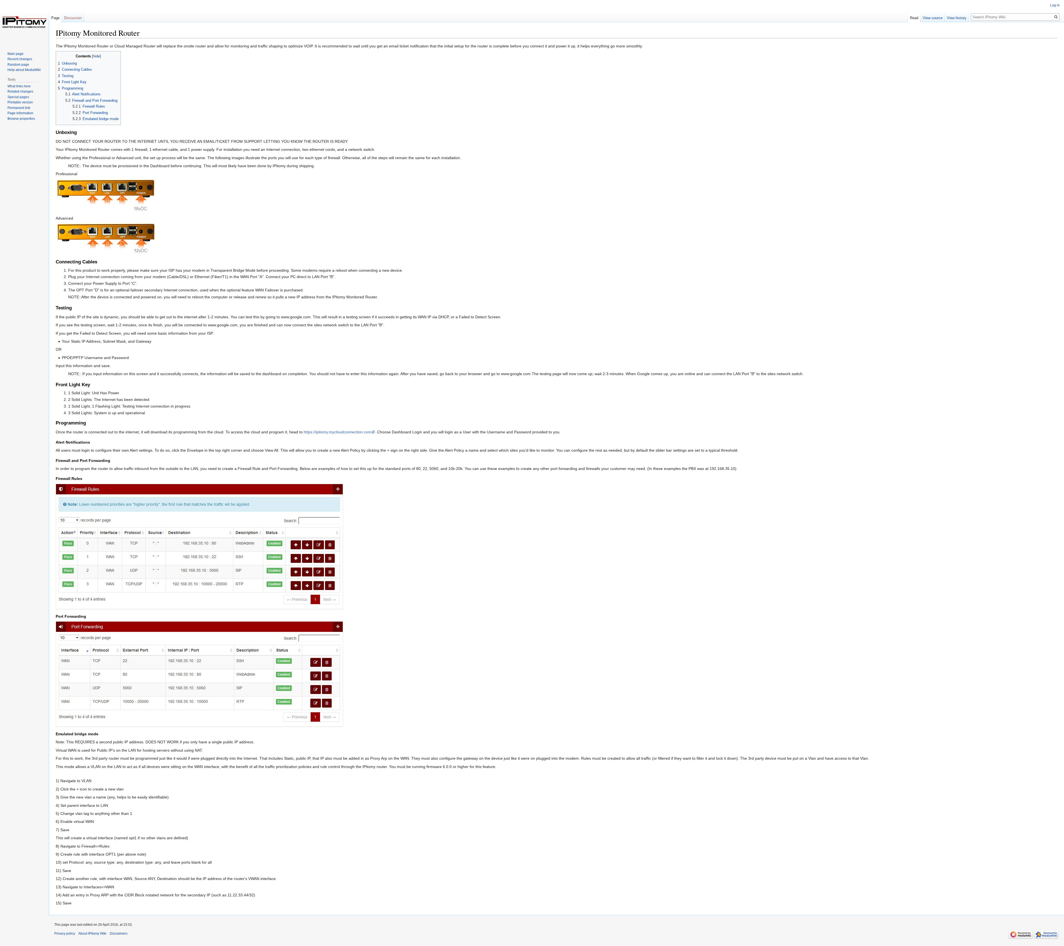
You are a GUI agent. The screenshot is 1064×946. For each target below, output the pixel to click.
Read (914, 18)
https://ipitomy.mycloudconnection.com (337, 432)
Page (55, 18)
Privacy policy (64, 933)
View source (932, 18)
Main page (15, 54)
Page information (20, 113)
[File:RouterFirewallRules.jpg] (199, 546)
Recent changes (19, 59)
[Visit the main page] (24, 22)
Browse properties (21, 119)
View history (956, 18)
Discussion (73, 18)
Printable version (20, 102)
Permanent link (18, 108)
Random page (18, 65)
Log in (1055, 5)
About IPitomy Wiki (92, 933)
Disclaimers (118, 933)
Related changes (20, 91)
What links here (19, 86)
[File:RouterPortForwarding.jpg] (199, 674)
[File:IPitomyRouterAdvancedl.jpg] (107, 238)
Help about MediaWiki (24, 70)
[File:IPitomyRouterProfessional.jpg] (108, 196)
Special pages (18, 97)
